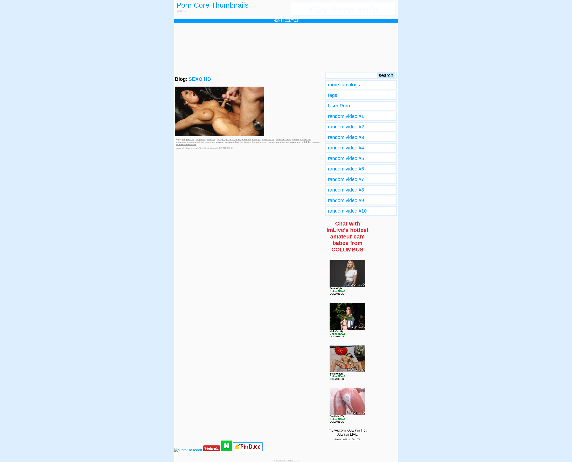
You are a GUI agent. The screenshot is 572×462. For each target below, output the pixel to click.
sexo (271, 142)
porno (293, 142)
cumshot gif (268, 139)
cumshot (246, 139)
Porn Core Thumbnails (212, 5)
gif (183, 139)
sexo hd (279, 142)
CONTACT (292, 20)
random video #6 (346, 169)
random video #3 (346, 137)
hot (237, 142)
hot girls (256, 142)
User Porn (339, 106)
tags (332, 95)
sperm (295, 139)
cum (238, 139)
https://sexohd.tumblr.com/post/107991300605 (209, 148)
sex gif (220, 139)
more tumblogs (344, 84)
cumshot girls (283, 139)
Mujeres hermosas (186, 144)
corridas (229, 142)
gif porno (200, 139)
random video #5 (346, 158)
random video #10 (347, 211)
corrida (219, 142)
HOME (278, 20)
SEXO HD (200, 79)
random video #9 (346, 200)
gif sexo (229, 139)
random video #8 (346, 190)
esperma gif (193, 142)
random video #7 (346, 179)
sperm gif (305, 139)
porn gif (190, 139)
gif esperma (207, 142)
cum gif (256, 139)
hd (287, 142)
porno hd (302, 142)
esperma (181, 142)
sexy (264, 142)
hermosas (313, 142)
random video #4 (346, 148)
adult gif (211, 139)
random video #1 (346, 116)
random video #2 (346, 127)
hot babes (245, 142)
